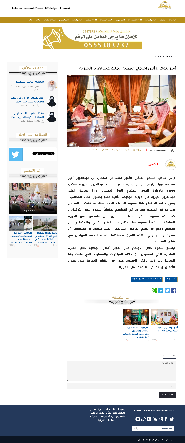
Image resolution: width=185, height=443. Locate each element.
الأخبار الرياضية (106, 20)
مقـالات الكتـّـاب (50, 20)
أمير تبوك (171, 279)
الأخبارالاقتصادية (135, 20)
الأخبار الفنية (77, 20)
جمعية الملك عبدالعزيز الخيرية (146, 279)
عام (30, 20)
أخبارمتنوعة (120, 20)
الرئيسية (172, 20)
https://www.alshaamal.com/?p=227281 (157, 151)
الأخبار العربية (150, 20)
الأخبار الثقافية (91, 20)
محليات (162, 20)
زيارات (37, 20)
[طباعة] (172, 151)
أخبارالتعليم (64, 20)
